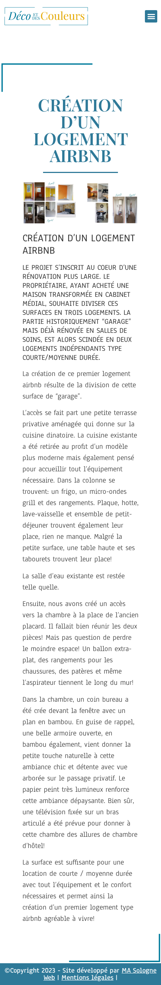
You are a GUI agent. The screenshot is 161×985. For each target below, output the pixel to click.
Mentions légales (87, 977)
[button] (151, 16)
